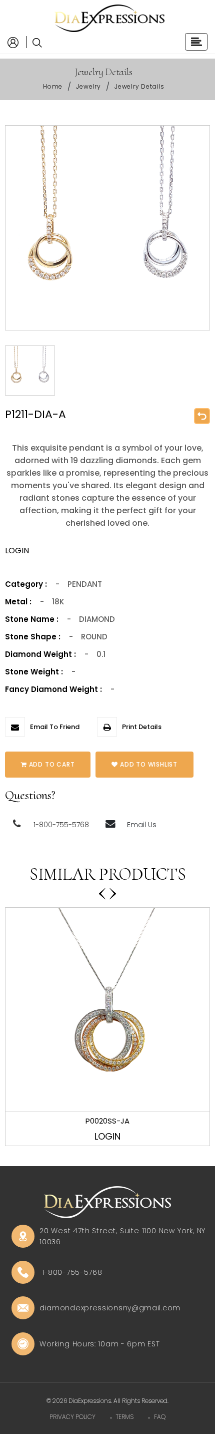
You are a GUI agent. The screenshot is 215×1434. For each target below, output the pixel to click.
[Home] (107, 18)
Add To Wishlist (148, 764)
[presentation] (102, 889)
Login (107, 1136)
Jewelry (88, 86)
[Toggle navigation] (196, 42)
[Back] (202, 416)
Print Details (142, 727)
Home (52, 86)
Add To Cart (51, 764)
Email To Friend (55, 727)
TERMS (125, 1416)
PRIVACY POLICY (73, 1416)
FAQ (160, 1416)
